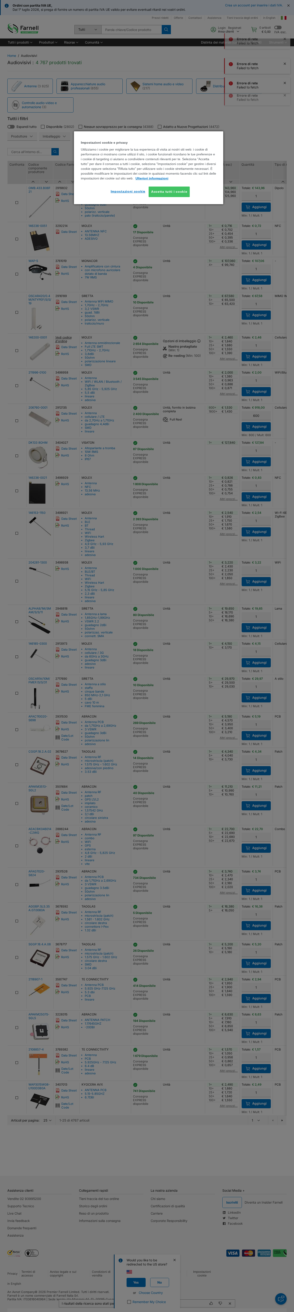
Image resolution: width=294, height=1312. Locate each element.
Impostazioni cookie (128, 191)
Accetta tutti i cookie (169, 191)
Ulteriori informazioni (152, 178)
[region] (148, 167)
